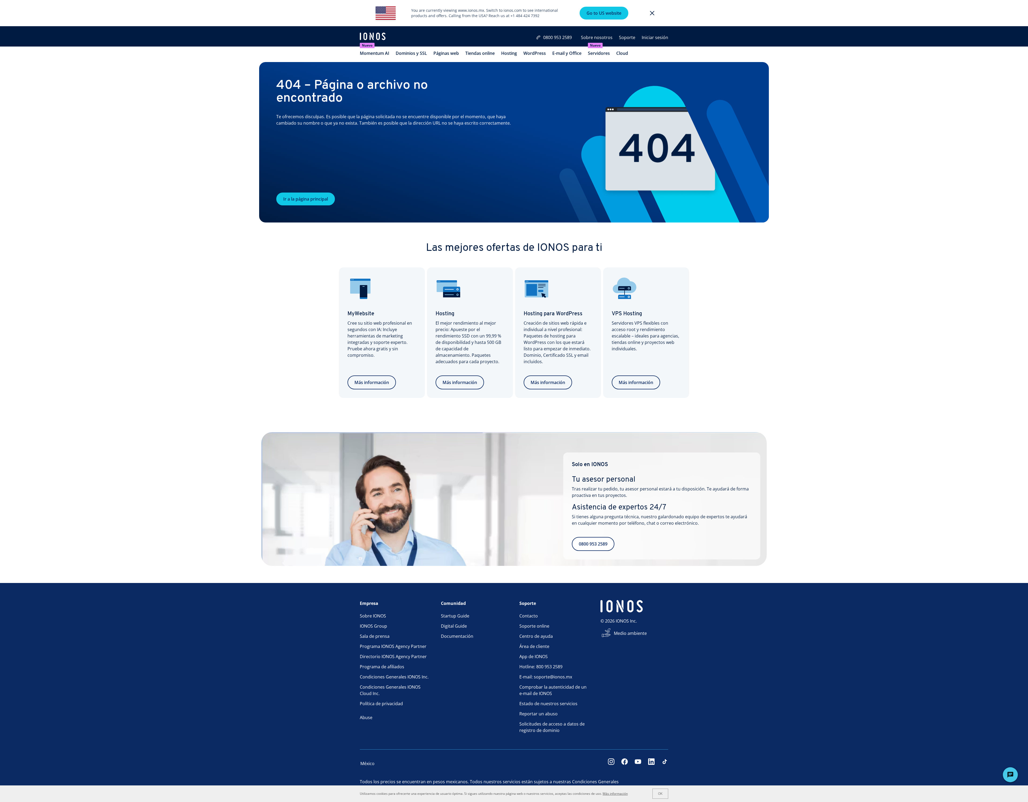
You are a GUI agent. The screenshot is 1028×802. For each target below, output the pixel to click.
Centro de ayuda (536, 636)
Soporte (627, 37)
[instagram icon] (611, 763)
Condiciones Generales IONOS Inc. (394, 677)
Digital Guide (454, 626)
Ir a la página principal (305, 199)
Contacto (528, 616)
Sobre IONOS (373, 616)
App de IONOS (533, 656)
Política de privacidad (381, 704)
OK (660, 794)
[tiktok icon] (664, 763)
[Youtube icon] (637, 763)
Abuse (366, 717)
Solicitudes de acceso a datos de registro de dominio (552, 727)
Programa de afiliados (382, 667)
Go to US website (604, 13)
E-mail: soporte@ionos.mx (545, 677)
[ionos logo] (373, 37)
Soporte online (534, 626)
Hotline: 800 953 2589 (540, 667)
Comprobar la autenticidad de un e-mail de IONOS (553, 690)
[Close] (652, 13)
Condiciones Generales (595, 782)
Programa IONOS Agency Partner (393, 646)
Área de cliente (534, 646)
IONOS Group (373, 626)
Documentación (457, 636)
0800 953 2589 (557, 37)
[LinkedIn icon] (651, 763)
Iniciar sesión (655, 37)
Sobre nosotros (597, 37)
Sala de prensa (375, 636)
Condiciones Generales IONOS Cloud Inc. (390, 690)
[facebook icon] (624, 763)
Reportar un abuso (538, 714)
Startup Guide (455, 616)
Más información (371, 382)
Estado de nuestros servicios (548, 704)
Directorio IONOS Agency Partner (393, 656)
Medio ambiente (630, 633)
